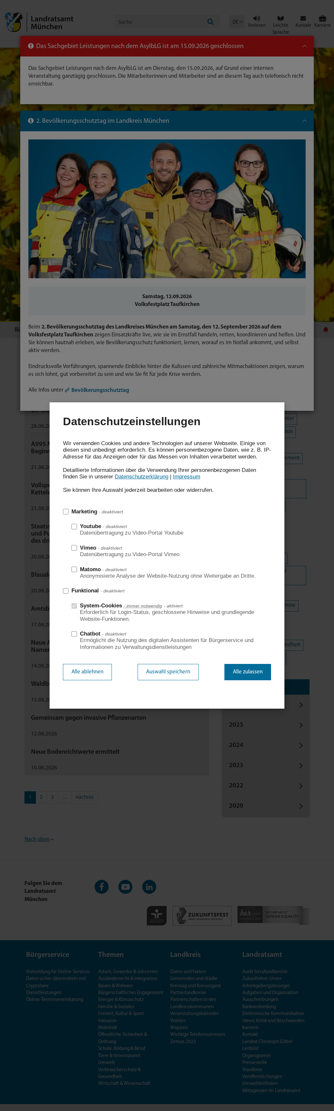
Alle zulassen (248, 672)
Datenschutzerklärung (141, 477)
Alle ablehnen (87, 672)
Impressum (186, 477)
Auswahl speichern (168, 672)
